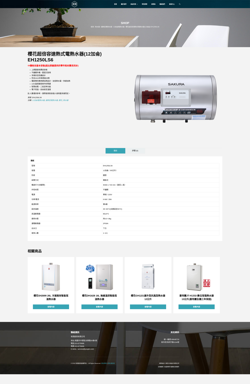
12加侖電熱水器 (118, 27)
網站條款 (104, 363)
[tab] (115, 151)
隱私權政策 (111, 363)
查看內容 (50, 277)
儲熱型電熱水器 (106, 27)
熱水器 (97, 27)
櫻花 (60, 100)
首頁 (92, 27)
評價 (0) (135, 151)
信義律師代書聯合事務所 (171, 367)
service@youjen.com (86, 349)
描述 (115, 151)
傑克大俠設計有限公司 (172, 363)
